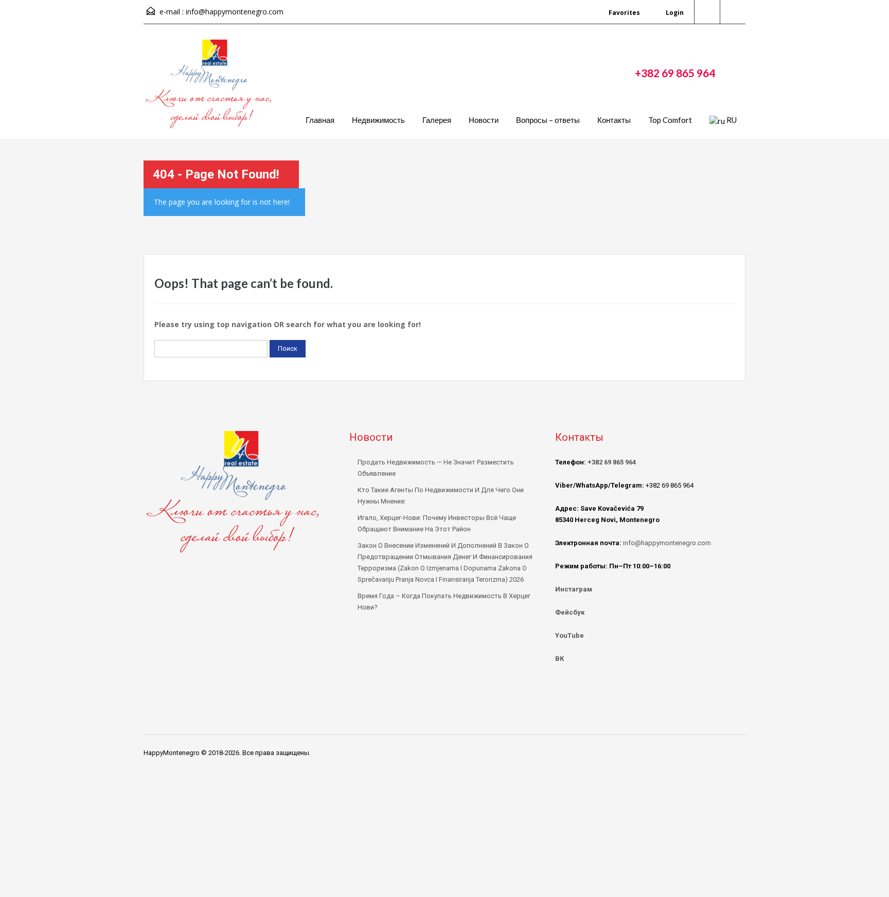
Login (674, 12)
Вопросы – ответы (548, 119)
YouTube (569, 635)
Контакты (614, 119)
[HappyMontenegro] (210, 89)
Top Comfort (670, 119)
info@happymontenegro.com (234, 11)
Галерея (436, 119)
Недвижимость (378, 119)
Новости (484, 119)
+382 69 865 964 (675, 72)
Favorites (624, 12)
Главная (320, 119)
